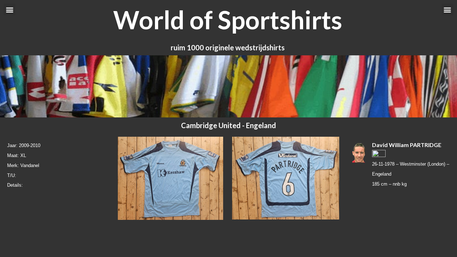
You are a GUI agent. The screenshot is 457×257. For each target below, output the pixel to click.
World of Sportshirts (227, 20)
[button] (9, 9)
